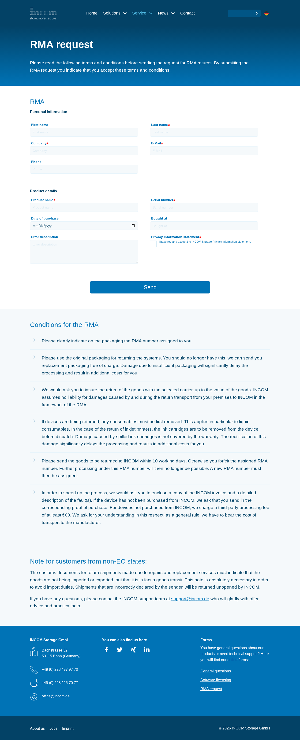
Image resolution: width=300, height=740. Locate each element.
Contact (187, 13)
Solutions (112, 13)
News (164, 13)
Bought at (159, 218)
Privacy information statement (231, 241)
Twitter (120, 649)
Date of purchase (45, 218)
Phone (36, 162)
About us (37, 728)
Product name (43, 200)
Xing (133, 649)
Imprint (67, 728)
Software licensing (215, 680)
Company (39, 143)
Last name (160, 125)
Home (92, 13)
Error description (44, 237)
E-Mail (156, 143)
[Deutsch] (266, 13)
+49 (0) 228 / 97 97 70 (60, 669)
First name (39, 125)
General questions (215, 671)
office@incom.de (56, 696)
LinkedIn (146, 649)
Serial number (162, 200)
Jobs (53, 728)
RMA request (43, 70)
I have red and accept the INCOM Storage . (205, 241)
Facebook (106, 649)
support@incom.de (190, 598)
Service (139, 13)
